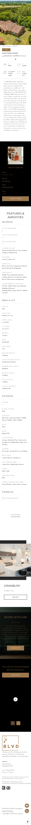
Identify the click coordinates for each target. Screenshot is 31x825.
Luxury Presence (7, 811)
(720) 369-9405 (6, 764)
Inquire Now (15, 648)
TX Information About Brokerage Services (12, 781)
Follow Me (15, 675)
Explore (16, 597)
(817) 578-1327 (6, 181)
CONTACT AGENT (15, 198)
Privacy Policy (18, 813)
